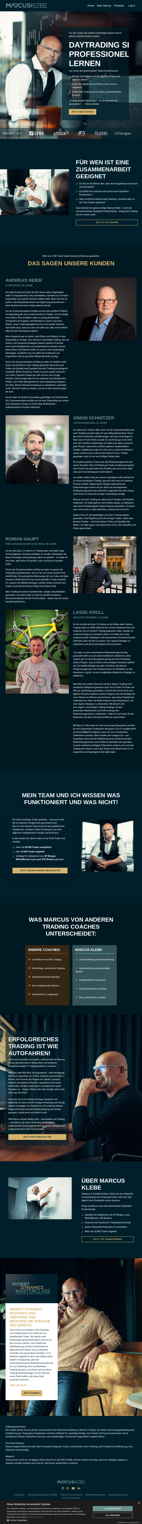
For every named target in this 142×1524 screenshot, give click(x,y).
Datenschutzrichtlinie (35, 1517)
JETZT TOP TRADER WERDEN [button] (107, 1239)
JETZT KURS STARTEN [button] (82, 112)
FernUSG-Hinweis (71, 1498)
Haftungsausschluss (118, 1495)
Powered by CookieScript (129, 1522)
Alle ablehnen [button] (113, 1515)
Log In (131, 5)
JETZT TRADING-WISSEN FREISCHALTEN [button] (40, 870)
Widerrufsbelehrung (95, 1495)
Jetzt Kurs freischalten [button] (37, 1137)
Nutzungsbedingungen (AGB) (42, 1495)
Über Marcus (104, 5)
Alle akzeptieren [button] (112, 1508)
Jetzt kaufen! (32, 1393)
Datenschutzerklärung (71, 1495)
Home (91, 5)
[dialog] (71, 1512)
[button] (31, 1393)
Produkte (119, 5)
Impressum (19, 1495)
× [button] (139, 1503)
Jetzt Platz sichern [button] (107, 222)
